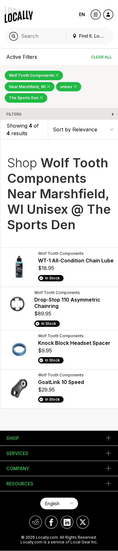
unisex (66, 86)
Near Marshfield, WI (28, 86)
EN (82, 14)
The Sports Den (24, 97)
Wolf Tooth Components (32, 75)
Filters (13, 114)
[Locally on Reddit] (35, 522)
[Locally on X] (82, 522)
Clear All (101, 57)
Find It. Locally (93, 36)
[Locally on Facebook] (51, 522)
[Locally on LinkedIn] (67, 522)
